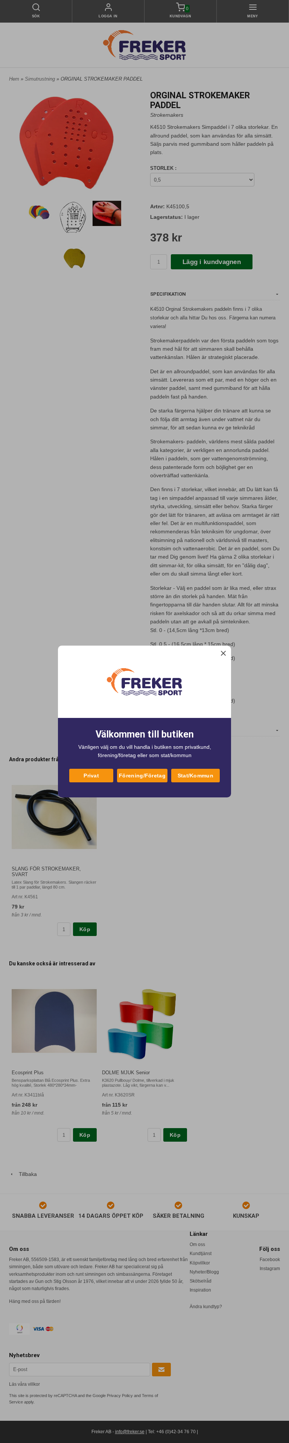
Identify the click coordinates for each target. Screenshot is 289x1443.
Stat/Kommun (195, 776)
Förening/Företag (142, 776)
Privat (91, 776)
